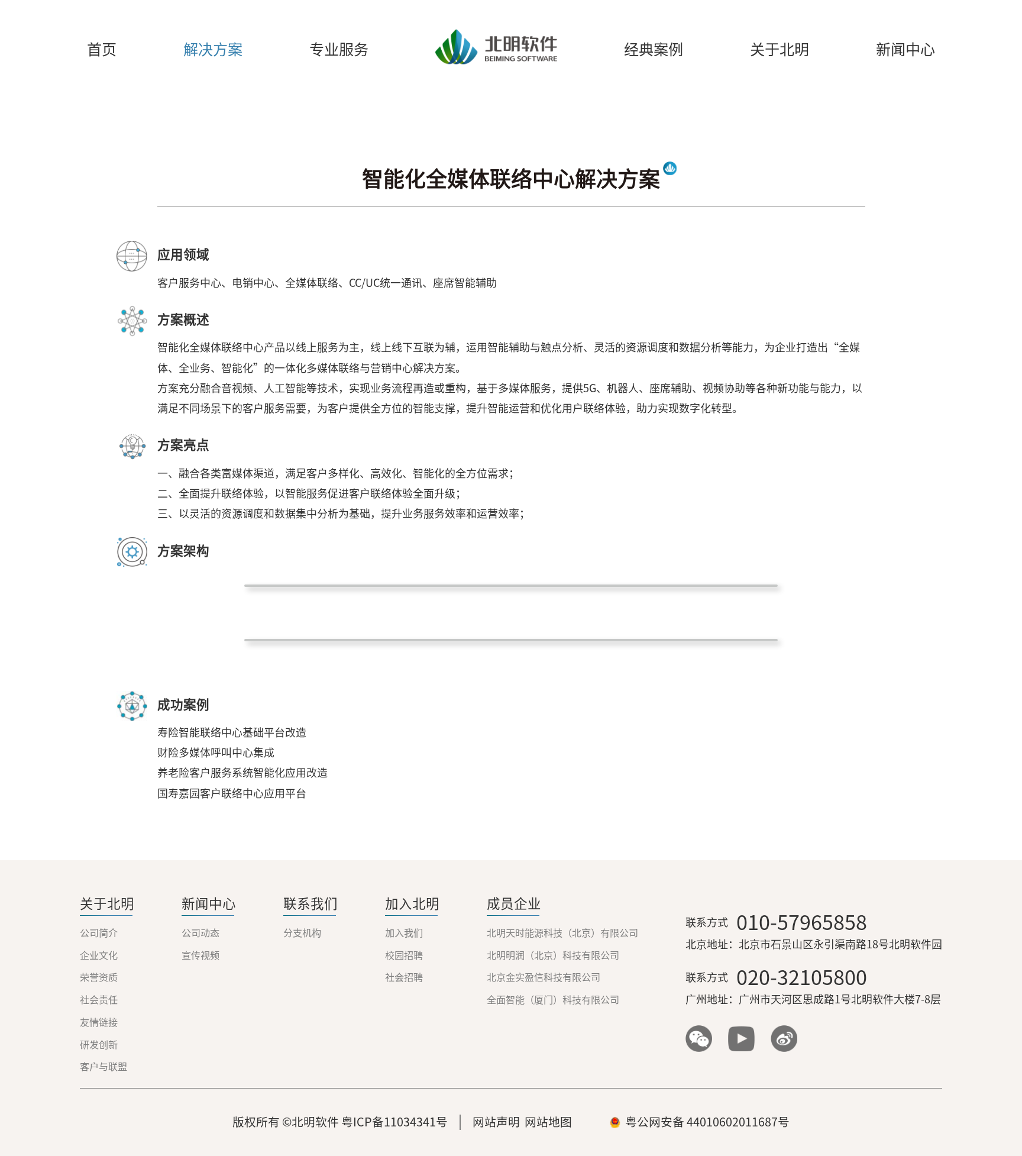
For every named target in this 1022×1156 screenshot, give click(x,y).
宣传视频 (200, 955)
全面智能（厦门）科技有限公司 (553, 1000)
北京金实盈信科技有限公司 (543, 977)
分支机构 (302, 933)
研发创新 (99, 1045)
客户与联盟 (103, 1066)
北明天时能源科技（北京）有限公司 (562, 933)
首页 (102, 49)
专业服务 (338, 49)
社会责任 (99, 1000)
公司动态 (200, 933)
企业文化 (99, 955)
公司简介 (99, 933)
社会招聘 (404, 977)
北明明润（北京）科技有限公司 (553, 955)
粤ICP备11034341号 (394, 1122)
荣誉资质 (99, 977)
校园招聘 (404, 955)
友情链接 (99, 1022)
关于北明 (779, 49)
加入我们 (404, 933)
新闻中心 (905, 49)
